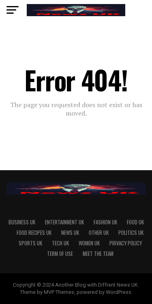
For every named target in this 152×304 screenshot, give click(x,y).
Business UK (22, 222)
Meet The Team (98, 254)
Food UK (135, 222)
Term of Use (60, 254)
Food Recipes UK (34, 232)
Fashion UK (105, 222)
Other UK (99, 232)
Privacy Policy (125, 243)
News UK (70, 232)
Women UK (89, 243)
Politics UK (130, 232)
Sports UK (30, 243)
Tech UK (60, 243)
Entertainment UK (64, 222)
